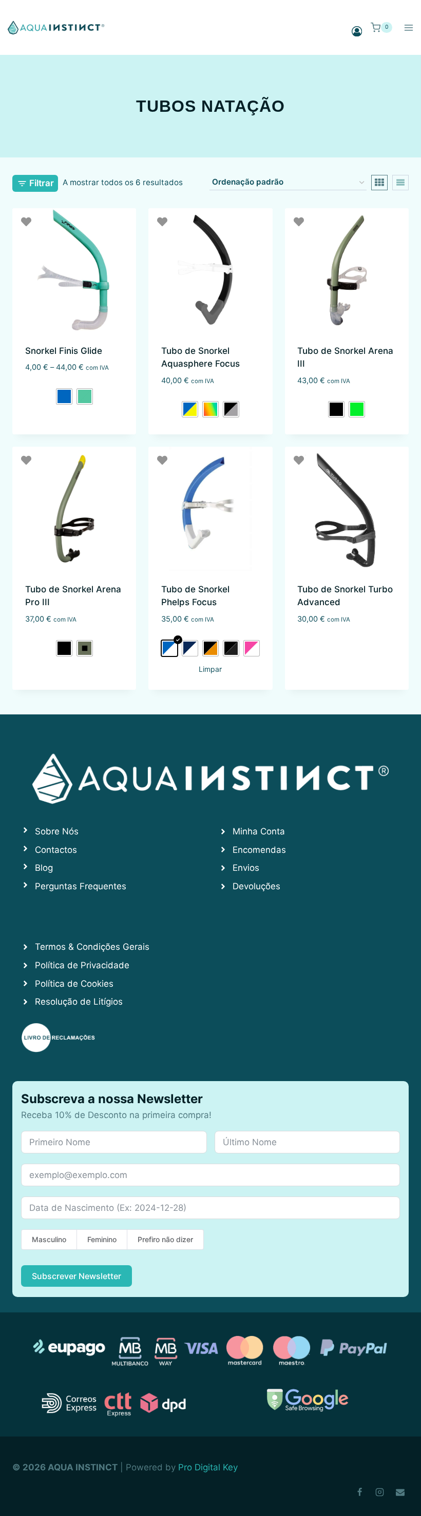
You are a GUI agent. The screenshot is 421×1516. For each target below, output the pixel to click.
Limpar (210, 669)
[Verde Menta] (84, 396)
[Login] (357, 31)
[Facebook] (360, 1492)
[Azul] (64, 396)
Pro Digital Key (208, 1467)
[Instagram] (380, 1492)
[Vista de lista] (400, 182)
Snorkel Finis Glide (63, 351)
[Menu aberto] (408, 27)
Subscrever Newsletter (76, 1276)
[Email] (400, 1492)
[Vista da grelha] (379, 182)
